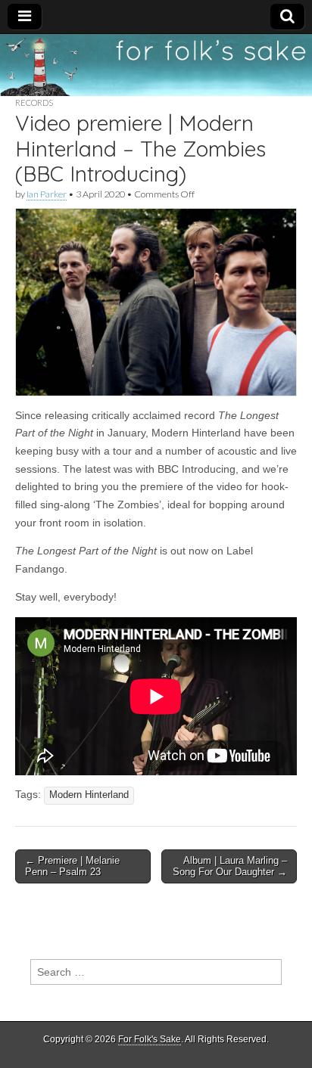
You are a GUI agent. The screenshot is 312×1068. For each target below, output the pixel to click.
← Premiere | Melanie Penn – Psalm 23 (72, 866)
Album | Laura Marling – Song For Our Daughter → (230, 866)
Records (34, 102)
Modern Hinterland (89, 795)
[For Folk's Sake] (156, 65)
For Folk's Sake (149, 1039)
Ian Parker (47, 194)
